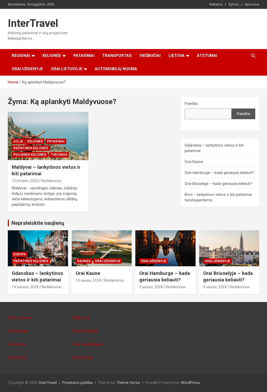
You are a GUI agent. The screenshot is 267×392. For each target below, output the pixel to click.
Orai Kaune (194, 161)
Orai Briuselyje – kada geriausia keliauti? (218, 183)
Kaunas (83, 261)
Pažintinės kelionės (30, 148)
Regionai (21, 55)
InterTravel (33, 23)
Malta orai (81, 317)
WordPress (190, 382)
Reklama (215, 4)
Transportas (117, 55)
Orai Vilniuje (18, 331)
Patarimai (83, 55)
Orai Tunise (17, 357)
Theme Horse (128, 382)
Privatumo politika (77, 382)
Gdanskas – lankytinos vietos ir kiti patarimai (37, 276)
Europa (19, 254)
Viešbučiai (150, 55)
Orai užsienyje (27, 69)
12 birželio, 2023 (25, 181)
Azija (18, 141)
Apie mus (252, 4)
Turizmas (59, 154)
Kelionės (52, 55)
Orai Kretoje (83, 357)
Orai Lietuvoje (66, 69)
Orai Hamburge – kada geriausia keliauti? (219, 172)
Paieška (191, 103)
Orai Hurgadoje (85, 331)
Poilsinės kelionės (29, 154)
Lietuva (176, 55)
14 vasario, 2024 (25, 287)
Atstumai (207, 55)
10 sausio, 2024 (88, 280)
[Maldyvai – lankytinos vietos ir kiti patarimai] (48, 136)
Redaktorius (51, 181)
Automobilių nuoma (116, 69)
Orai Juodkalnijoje (88, 344)
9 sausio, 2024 (151, 287)
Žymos (233, 4)
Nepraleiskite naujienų (37, 223)
